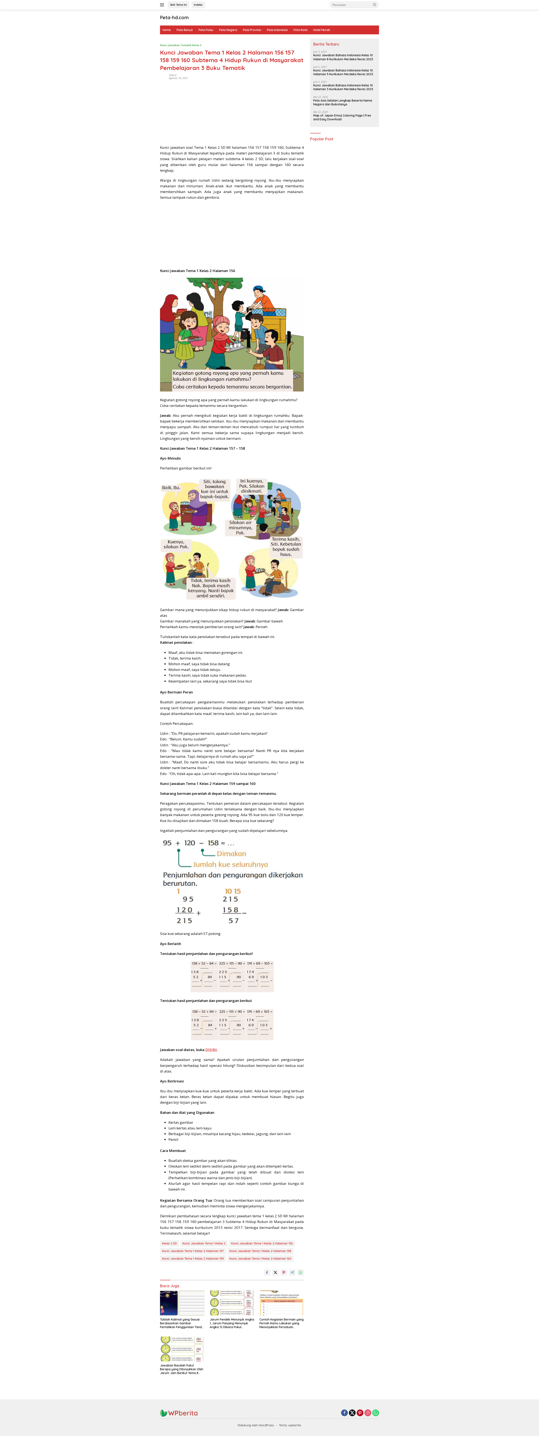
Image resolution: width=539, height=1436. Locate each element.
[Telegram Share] (292, 1272)
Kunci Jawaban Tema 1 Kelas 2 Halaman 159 (193, 1258)
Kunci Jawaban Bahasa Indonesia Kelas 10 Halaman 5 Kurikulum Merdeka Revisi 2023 (343, 72)
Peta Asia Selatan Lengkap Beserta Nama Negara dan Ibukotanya (342, 102)
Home (167, 30)
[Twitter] (352, 1413)
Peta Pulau (206, 30)
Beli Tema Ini (178, 4)
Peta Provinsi (252, 30)
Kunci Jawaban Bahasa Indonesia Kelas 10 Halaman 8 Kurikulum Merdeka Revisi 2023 (343, 57)
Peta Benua (185, 30)
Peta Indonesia (277, 30)
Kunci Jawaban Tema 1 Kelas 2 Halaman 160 (260, 1258)
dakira (172, 75)
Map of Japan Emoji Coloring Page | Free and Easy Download (342, 117)
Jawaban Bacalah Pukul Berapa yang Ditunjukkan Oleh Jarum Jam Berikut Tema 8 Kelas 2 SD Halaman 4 (181, 1369)
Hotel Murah (321, 30)
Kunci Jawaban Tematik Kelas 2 (180, 45)
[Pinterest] (360, 1413)
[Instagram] (367, 1413)
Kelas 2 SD (169, 1243)
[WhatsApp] (375, 1413)
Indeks (198, 4)
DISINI (211, 1049)
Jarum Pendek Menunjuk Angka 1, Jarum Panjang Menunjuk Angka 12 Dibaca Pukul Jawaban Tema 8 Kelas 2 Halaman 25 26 (232, 1323)
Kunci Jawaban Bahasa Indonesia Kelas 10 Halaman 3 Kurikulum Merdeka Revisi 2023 (343, 87)
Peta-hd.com (174, 17)
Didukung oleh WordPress (256, 1425)
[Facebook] (344, 1413)
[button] (375, 4)
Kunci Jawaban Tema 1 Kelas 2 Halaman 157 (193, 1251)
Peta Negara (228, 30)
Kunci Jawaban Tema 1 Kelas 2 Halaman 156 (262, 1243)
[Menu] (163, 4)
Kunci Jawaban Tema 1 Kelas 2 (204, 1243)
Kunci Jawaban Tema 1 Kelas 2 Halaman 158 (260, 1251)
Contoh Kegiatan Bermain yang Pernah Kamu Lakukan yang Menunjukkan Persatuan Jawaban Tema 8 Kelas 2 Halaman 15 (281, 1323)
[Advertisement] (232, 110)
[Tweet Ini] (275, 1272)
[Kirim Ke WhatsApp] (301, 1272)
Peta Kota (300, 30)
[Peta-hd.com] (179, 1413)
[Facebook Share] (267, 1272)
